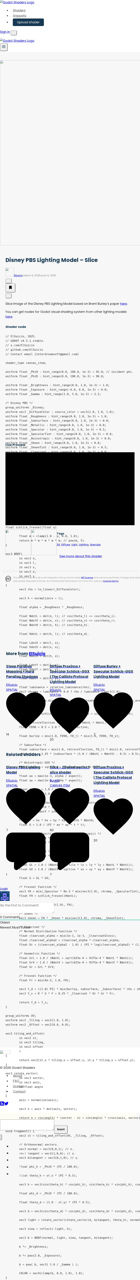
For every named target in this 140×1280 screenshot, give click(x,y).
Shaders (19, 10)
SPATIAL (12, 690)
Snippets (19, 16)
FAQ (16, 1081)
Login (4, 889)
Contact (19, 1091)
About (17, 1076)
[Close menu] (1, 1137)
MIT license (87, 577)
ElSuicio (18, 275)
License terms (110, 581)
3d (58, 544)
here (123, 303)
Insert (61, 1129)
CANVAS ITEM (60, 785)
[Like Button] (8, 281)
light (74, 544)
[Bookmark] (10, 288)
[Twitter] (6, 1105)
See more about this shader (80, 556)
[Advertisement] (72, 618)
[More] (8, 295)
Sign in (5, 32)
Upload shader (28, 22)
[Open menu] (4, 47)
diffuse (65, 544)
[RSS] (2, 1105)
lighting (83, 544)
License (18, 1086)
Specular (95, 544)
